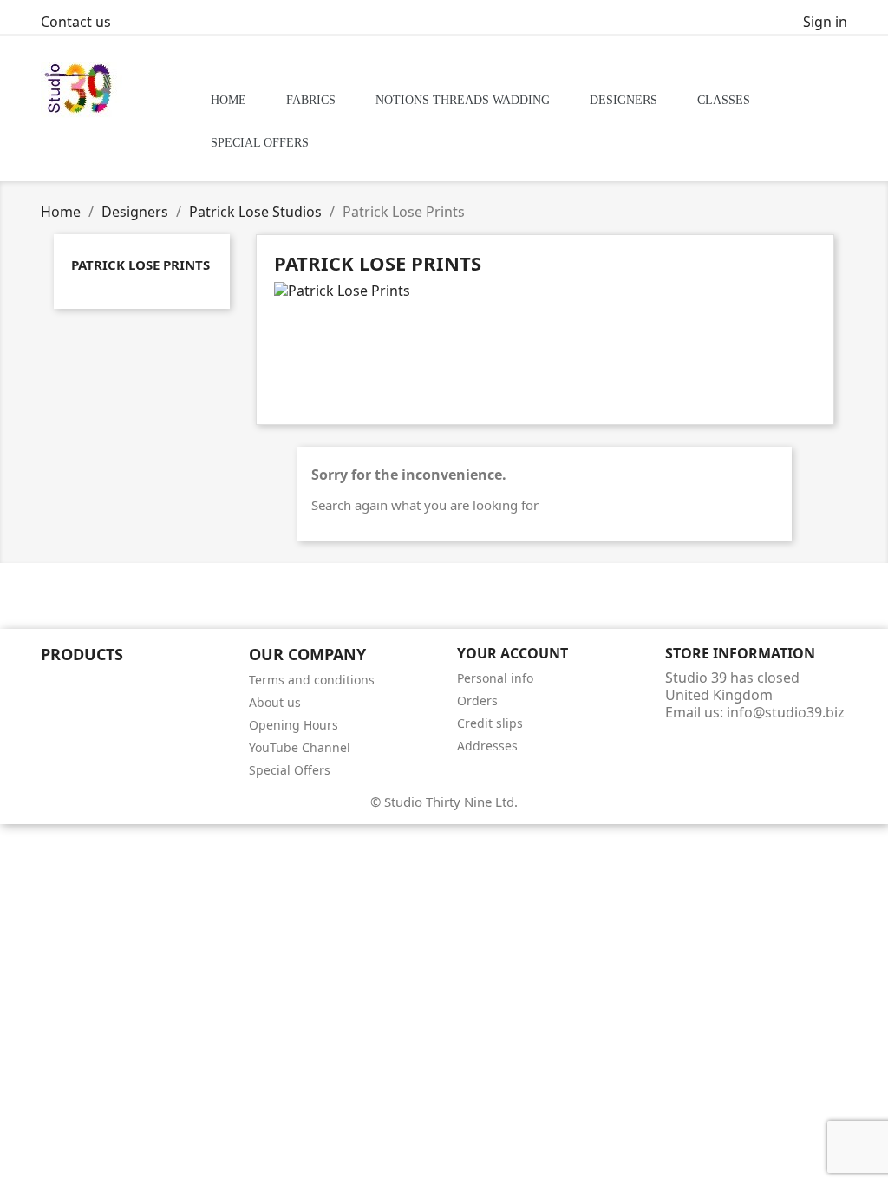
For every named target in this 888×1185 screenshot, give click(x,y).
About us (275, 702)
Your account (512, 653)
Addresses (487, 745)
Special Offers (289, 770)
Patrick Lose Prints (140, 264)
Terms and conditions (312, 679)
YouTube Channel (299, 747)
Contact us (76, 21)
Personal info (495, 678)
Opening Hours (293, 725)
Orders (477, 700)
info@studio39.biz (786, 712)
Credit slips (490, 723)
